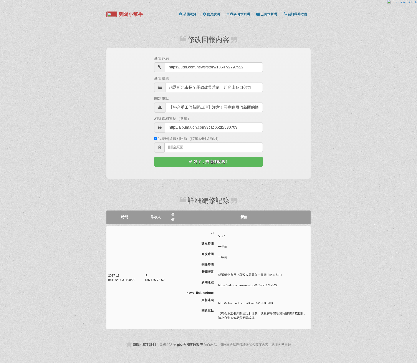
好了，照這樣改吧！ (211, 161)
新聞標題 (161, 78)
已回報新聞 (269, 14)
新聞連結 (161, 58)
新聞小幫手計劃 (144, 344)
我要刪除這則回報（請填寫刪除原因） (189, 139)
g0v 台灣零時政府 (190, 344)
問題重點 (161, 98)
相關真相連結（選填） (172, 119)
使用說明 (213, 14)
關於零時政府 (297, 14)
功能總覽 (189, 14)
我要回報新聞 (240, 14)
